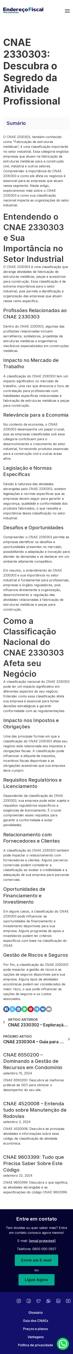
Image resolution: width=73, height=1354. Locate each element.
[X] (12, 1009)
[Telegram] (37, 1009)
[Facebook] (6, 1009)
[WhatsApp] (24, 1009)
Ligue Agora (36, 1280)
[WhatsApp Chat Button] (63, 1344)
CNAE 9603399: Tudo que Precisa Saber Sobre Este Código (33, 1163)
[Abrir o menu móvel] (67, 11)
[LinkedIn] (18, 1009)
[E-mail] (49, 1009)
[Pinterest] (31, 1009)
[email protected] (42, 1241)
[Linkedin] (58, 1301)
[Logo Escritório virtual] (34, 11)
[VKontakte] (43, 1009)
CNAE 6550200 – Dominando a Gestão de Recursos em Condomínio (32, 1061)
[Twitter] (38, 1301)
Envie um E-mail (36, 1260)
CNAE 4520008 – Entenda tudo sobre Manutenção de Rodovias (35, 1110)
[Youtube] (68, 1301)
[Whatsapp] (48, 1301)
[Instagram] (19, 1301)
